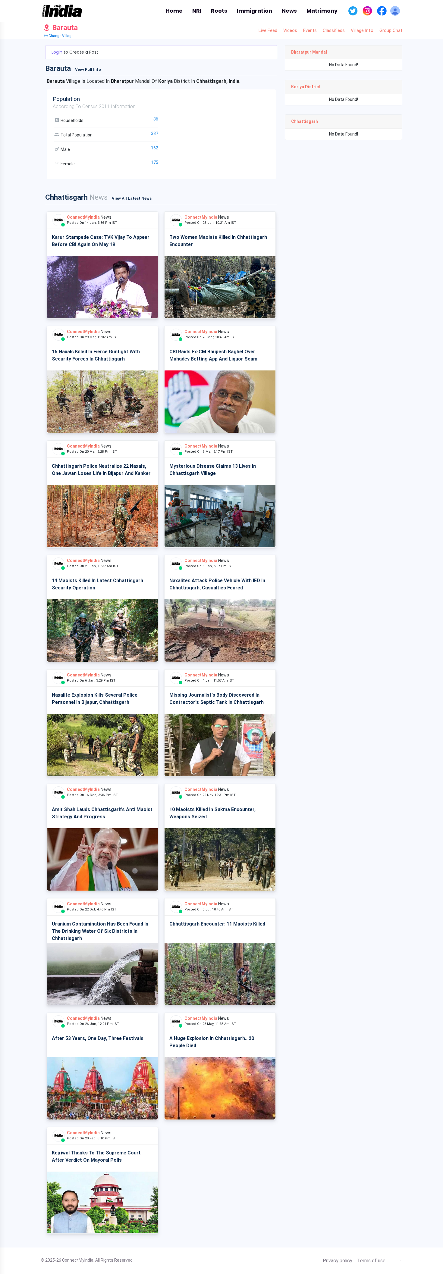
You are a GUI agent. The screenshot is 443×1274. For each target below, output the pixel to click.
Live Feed (268, 30)
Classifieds (334, 30)
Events (310, 30)
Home (174, 10)
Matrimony (322, 10)
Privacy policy (337, 1260)
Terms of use (371, 1260)
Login (58, 52)
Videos (290, 30)
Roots (219, 10)
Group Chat (390, 30)
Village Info (362, 30)
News (289, 10)
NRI (196, 10)
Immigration (254, 10)
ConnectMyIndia (83, 217)
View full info (88, 69)
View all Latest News (132, 198)
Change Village (60, 36)
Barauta (64, 27)
